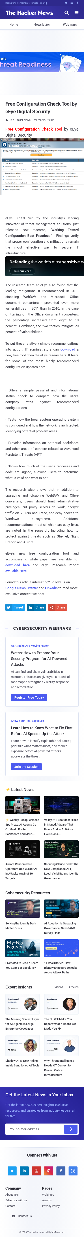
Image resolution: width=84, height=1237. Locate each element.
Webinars (70, 24)
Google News (15, 588)
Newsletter (42, 24)
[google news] (72, 1170)
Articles (74, 987)
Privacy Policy (51, 1206)
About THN (12, 1194)
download (67, 349)
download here (17, 565)
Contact (10, 1206)
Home (13, 24)
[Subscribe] (71, 1129)
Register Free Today (29, 697)
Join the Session (26, 766)
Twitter (32, 588)
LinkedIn (51, 588)
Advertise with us (16, 1200)
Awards (47, 1200)
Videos (58, 987)
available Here (16, 571)
